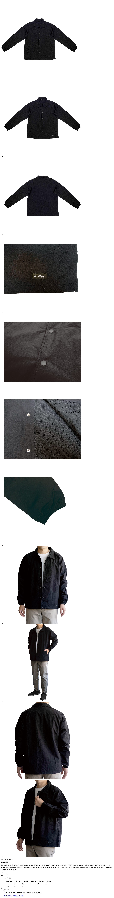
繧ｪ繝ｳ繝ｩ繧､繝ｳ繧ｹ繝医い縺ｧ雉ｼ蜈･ (14, 896)
